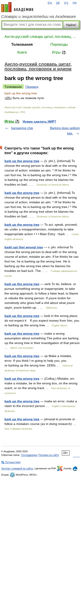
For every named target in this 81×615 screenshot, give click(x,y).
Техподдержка (29, 455)
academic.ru (17, 7)
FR (74, 3)
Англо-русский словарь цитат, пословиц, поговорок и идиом (40, 37)
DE (58, 3)
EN (50, 3)
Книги (22, 52)
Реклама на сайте (48, 455)
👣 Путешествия (10, 462)
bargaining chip (22, 128)
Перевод (31, 87)
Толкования (22, 44)
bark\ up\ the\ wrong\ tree (23, 247)
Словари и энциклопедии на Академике (38, 16)
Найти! (71, 25)
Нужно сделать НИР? (39, 121)
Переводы (59, 44)
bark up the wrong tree (21, 161)
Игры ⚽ (59, 52)
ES (66, 3)
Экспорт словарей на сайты (17, 468)
